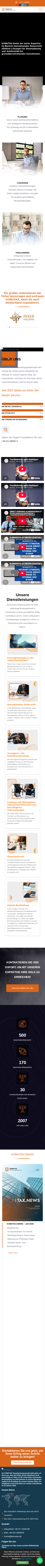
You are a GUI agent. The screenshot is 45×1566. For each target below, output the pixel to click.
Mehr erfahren (26, 1559)
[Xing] (28, 5)
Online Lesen (13, 1253)
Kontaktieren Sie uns (22, 988)
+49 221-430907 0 (10, 441)
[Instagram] (20, 5)
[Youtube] (17, 5)
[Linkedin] (25, 5)
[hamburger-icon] (40, 9)
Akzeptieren (23, 1562)
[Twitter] (22, 5)
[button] (2, 317)
